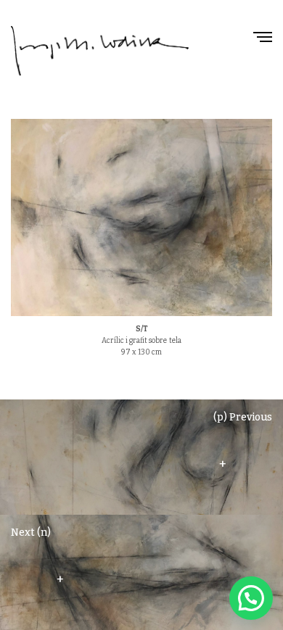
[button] (251, 598)
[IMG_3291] (141, 217)
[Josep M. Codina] (100, 50)
